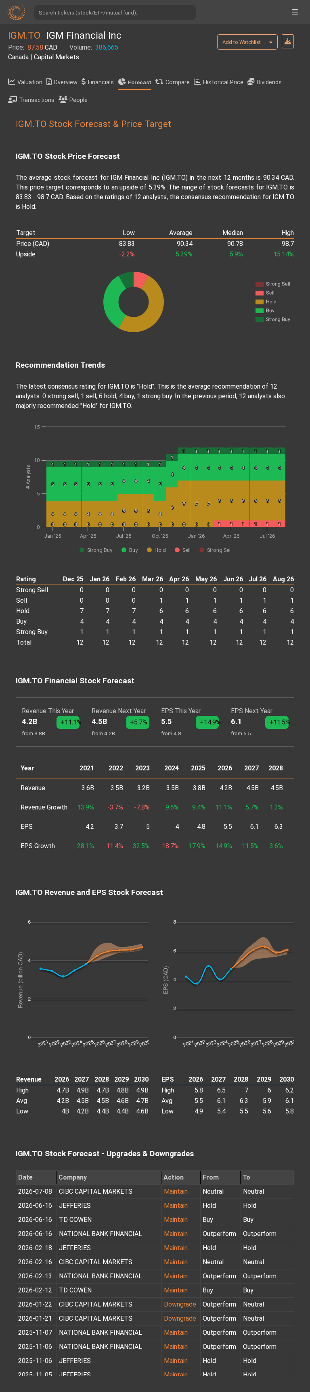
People (78, 100)
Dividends (269, 82)
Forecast (139, 82)
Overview (66, 82)
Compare (177, 82)
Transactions (36, 100)
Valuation (29, 82)
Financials (101, 82)
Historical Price (223, 82)
